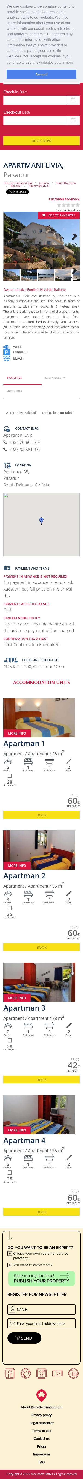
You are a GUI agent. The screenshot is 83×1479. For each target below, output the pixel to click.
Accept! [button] (42, 74)
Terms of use (41, 1431)
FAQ (42, 1462)
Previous (9, 243)
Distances (55, 377)
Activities (14, 391)
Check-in (15, 91)
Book (42, 815)
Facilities (14, 377)
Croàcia (44, 183)
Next (73, 243)
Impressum (41, 1454)
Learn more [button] (63, 62)
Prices (41, 1446)
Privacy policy (41, 1415)
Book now (41, 140)
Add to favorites (61, 215)
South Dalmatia (66, 183)
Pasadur (16, 186)
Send (26, 1338)
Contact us (42, 1439)
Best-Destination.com (18, 183)
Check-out (16, 112)
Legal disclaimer (42, 1423)
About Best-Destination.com (41, 1407)
